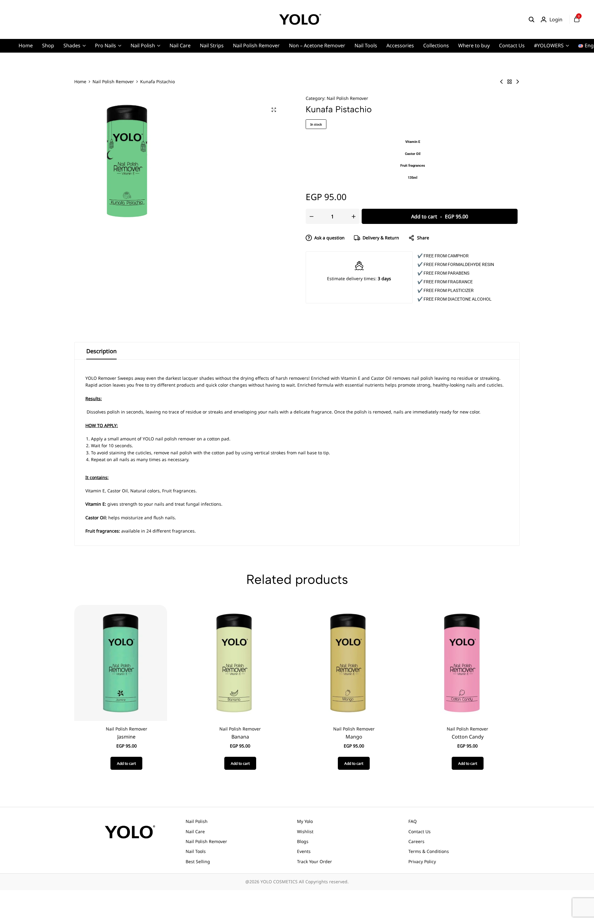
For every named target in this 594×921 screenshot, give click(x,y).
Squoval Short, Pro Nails (197, 85)
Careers (416, 841)
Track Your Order (314, 861)
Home (26, 45)
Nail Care (180, 45)
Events (304, 851)
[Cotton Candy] (461, 662)
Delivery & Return (381, 238)
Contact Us (512, 45)
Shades (71, 45)
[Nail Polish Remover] (509, 81)
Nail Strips (212, 45)
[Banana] (234, 662)
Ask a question (329, 238)
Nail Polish (143, 45)
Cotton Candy (468, 737)
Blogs (302, 841)
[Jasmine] (120, 662)
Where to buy (474, 45)
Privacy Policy (422, 861)
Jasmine (126, 737)
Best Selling (198, 861)
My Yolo (305, 821)
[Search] (531, 19)
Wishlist (305, 831)
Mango (354, 737)
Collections (436, 45)
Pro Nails (105, 45)
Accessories (400, 45)
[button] (126, 763)
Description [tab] (101, 351)
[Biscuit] (517, 81)
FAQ (412, 821)
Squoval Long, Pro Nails (196, 76)
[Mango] (348, 662)
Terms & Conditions (428, 851)
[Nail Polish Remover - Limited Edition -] (501, 81)
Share (423, 238)
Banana (240, 737)
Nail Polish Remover (256, 45)
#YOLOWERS (549, 45)
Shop (48, 45)
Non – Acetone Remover (317, 45)
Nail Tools (366, 45)
